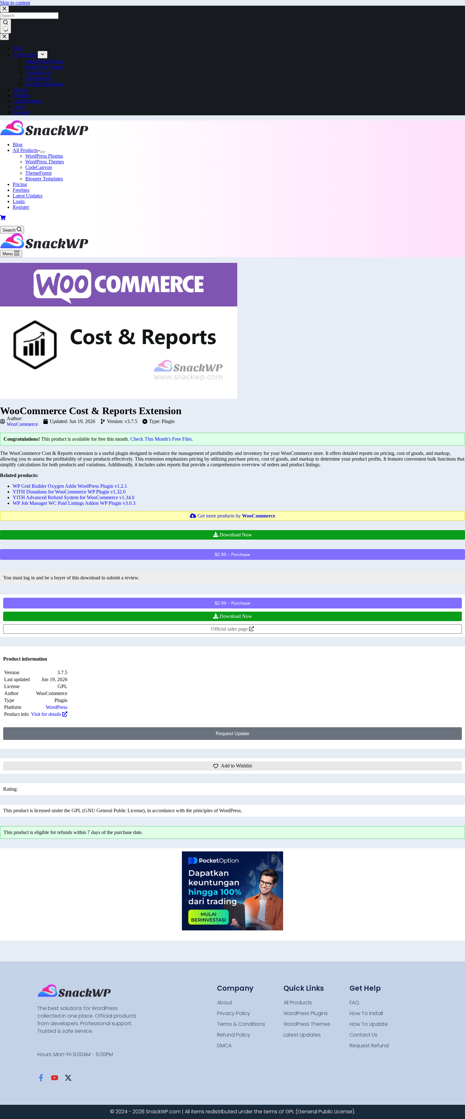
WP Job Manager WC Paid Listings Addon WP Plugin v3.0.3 (74, 503)
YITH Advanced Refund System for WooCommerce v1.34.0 (73, 497)
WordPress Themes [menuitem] (44, 67)
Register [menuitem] (21, 112)
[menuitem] (42, 54)
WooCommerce (22, 424)
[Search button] (5, 26)
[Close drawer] (4, 36)
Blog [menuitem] (17, 48)
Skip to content (15, 2)
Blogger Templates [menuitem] (44, 84)
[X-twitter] (68, 1077)
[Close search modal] (4, 9)
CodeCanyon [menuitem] (38, 72)
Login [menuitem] (19, 106)
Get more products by (235, 515)
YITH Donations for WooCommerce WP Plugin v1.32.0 (69, 491)
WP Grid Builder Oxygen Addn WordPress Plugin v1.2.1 (70, 486)
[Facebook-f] (41, 1077)
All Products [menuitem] (25, 54)
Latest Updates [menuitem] (27, 101)
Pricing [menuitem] (20, 89)
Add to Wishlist (236, 765)
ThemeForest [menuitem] (38, 78)
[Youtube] (54, 1077)
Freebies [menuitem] (21, 95)
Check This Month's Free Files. (161, 439)
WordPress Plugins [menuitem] (44, 61)
